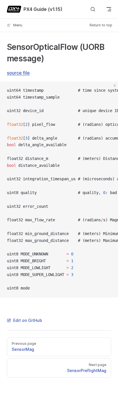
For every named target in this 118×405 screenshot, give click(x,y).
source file (18, 73)
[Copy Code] (109, 90)
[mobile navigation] (109, 9)
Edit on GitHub (27, 320)
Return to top (101, 25)
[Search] (93, 9)
